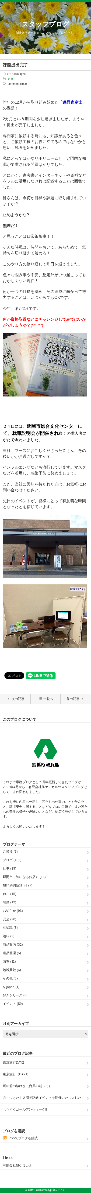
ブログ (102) (12, 860)
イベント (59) (13, 1004)
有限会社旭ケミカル (17, 1165)
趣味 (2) (8, 936)
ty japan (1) (11, 987)
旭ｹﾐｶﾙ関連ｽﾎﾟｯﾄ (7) (17, 885)
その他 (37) (11, 978)
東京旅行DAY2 (13, 1062)
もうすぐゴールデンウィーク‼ (25, 1109)
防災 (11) (9, 961)
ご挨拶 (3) (10, 851)
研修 (10, 79)
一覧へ (48, 699)
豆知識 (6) (10, 927)
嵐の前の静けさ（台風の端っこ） (27, 1086)
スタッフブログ (45, 24)
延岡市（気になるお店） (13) (24, 877)
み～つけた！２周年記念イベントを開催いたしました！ (43, 1098)
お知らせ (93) (13, 911)
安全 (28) (9, 919)
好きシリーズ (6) (15, 995)
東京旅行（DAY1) (15, 1074)
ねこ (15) (9, 894)
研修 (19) (9, 902)
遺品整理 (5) (12, 953)
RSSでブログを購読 (23, 1138)
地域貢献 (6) (12, 970)
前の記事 (73, 699)
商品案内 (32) (13, 944)
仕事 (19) (9, 868)
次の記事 (17, 699)
